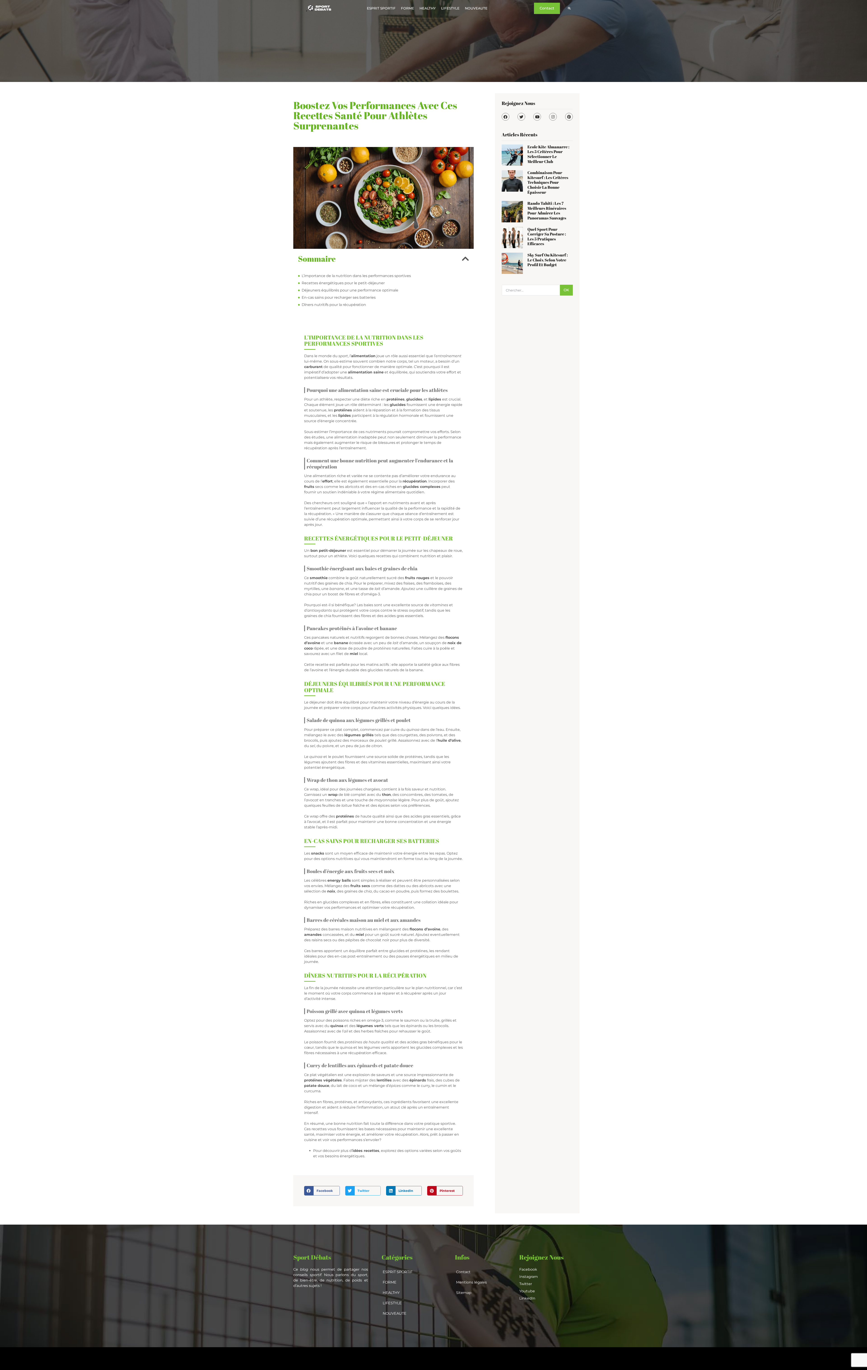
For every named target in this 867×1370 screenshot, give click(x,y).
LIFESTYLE (450, 8)
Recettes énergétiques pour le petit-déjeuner (343, 283)
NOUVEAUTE (476, 8)
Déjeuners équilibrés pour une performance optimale (350, 290)
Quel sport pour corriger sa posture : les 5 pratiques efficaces (546, 236)
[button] (569, 8)
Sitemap (463, 1293)
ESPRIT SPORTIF (381, 8)
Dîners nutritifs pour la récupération (334, 305)
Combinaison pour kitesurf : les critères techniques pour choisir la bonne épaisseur (547, 182)
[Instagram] (553, 117)
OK (566, 290)
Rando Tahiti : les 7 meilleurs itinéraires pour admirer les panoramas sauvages (546, 210)
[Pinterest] (569, 117)
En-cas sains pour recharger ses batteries (339, 297)
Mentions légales (471, 1282)
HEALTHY (428, 8)
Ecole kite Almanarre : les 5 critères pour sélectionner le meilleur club (548, 154)
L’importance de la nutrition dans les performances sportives (356, 276)
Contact (463, 1272)
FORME (407, 8)
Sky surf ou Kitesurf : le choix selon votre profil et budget (547, 259)
